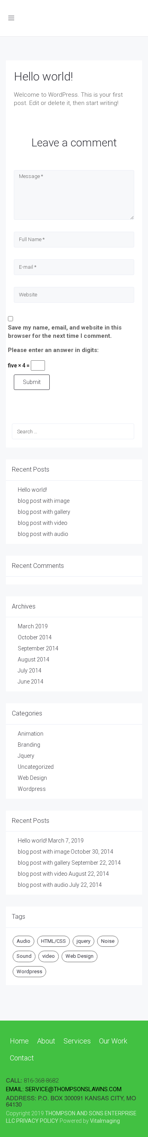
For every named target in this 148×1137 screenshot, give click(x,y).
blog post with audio (43, 534)
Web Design (32, 778)
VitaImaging (105, 1121)
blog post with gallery (44, 512)
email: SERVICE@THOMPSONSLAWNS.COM (64, 1089)
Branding (29, 745)
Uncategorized (36, 767)
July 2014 (29, 670)
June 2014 (30, 681)
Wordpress (32, 789)
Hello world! (43, 76)
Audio (23, 941)
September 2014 (38, 648)
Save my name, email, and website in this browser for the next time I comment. (65, 331)
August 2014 (33, 659)
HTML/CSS (53, 941)
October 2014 (35, 637)
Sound (24, 956)
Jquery (26, 756)
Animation (30, 734)
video (48, 956)
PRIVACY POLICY (37, 1121)
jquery (83, 941)
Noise (107, 941)
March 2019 (33, 626)
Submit (32, 382)
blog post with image (43, 501)
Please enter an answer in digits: (53, 350)
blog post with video (42, 523)
